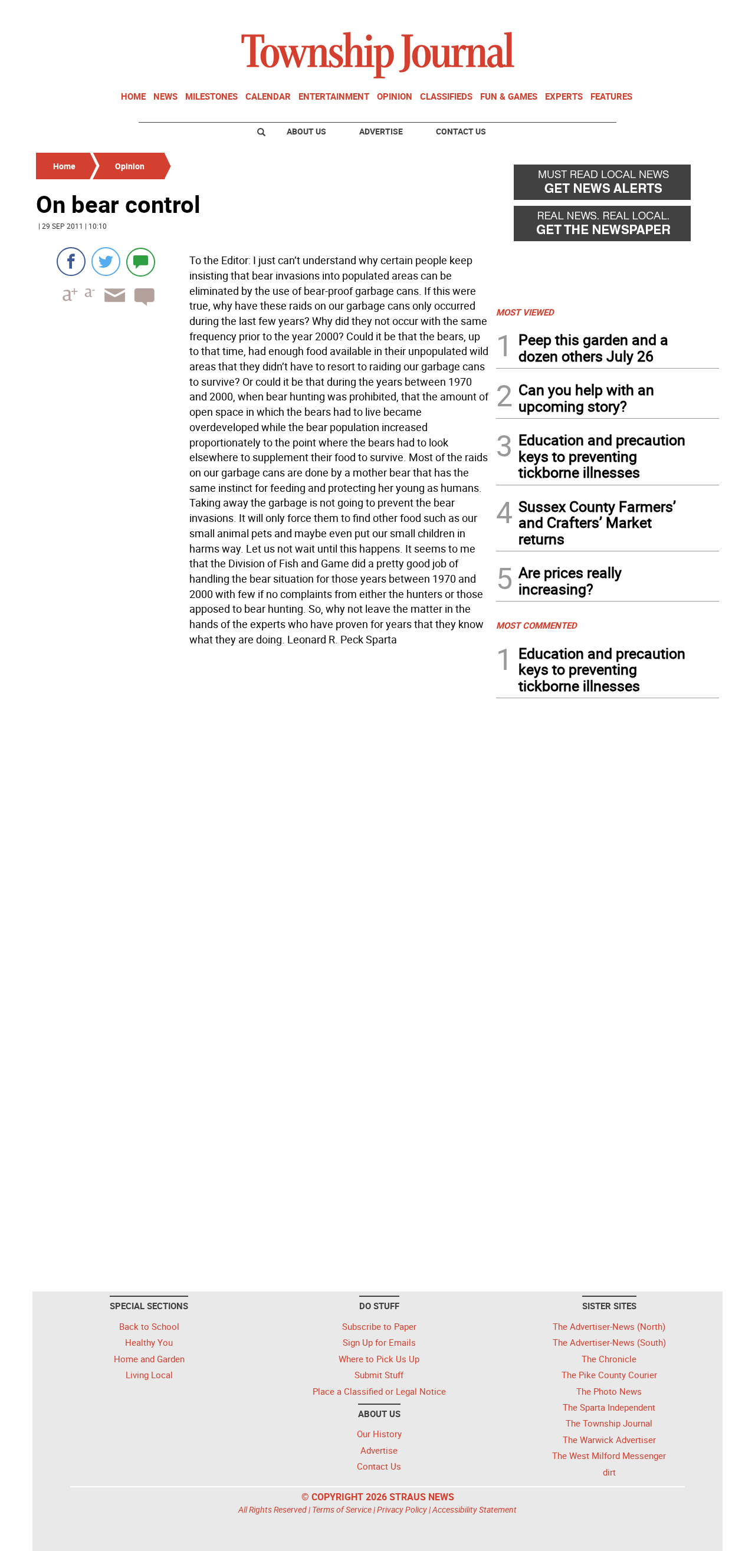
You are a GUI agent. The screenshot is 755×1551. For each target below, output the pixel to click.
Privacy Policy (402, 1509)
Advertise (381, 131)
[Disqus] (262, 812)
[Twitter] (105, 261)
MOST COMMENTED (536, 625)
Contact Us (461, 131)
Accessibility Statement (474, 1509)
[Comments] (140, 261)
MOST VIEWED (525, 312)
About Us (306, 131)
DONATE (690, 13)
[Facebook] (71, 261)
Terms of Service (342, 1509)
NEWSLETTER (624, 13)
